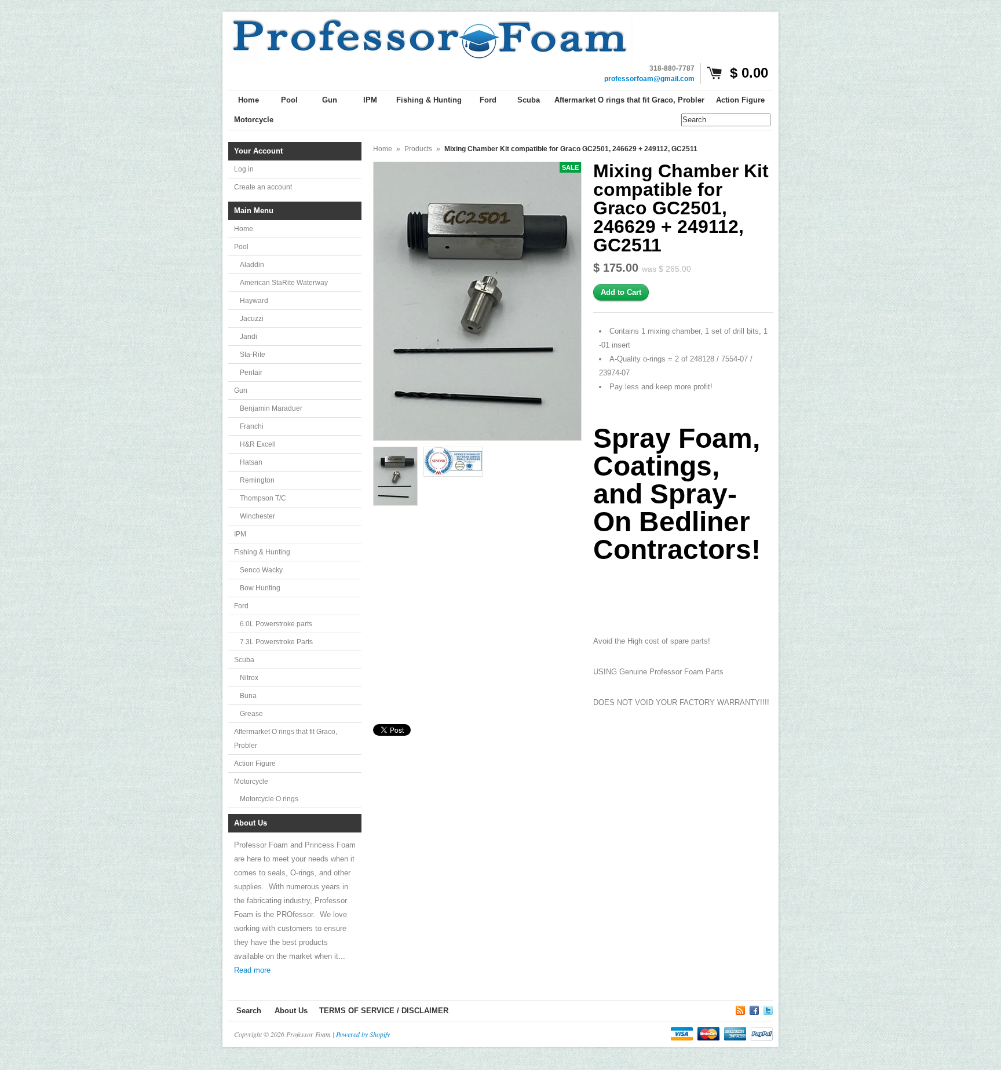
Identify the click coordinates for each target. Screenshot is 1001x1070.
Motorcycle (251, 781)
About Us (291, 1010)
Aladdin (252, 265)
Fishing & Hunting (262, 552)
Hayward (254, 301)
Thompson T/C (263, 498)
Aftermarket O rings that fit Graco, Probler (285, 739)
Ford (241, 606)
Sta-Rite (252, 354)
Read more (252, 970)
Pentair (251, 372)
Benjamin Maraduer (271, 408)
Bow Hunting (260, 588)
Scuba (244, 660)
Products (418, 149)
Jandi (248, 337)
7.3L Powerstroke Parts (276, 642)
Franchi (252, 426)
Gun (240, 390)
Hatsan (251, 462)
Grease (251, 714)
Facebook (754, 1008)
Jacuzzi (252, 319)
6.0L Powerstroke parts (276, 624)
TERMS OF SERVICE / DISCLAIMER (383, 1010)
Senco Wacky (261, 570)
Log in (244, 169)
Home (243, 229)
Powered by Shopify (363, 1034)
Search (248, 1010)
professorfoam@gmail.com (649, 79)
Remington (257, 480)
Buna (248, 696)
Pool (241, 247)
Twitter (768, 1008)
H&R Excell (258, 444)
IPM (240, 534)
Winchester (257, 516)
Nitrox (249, 678)
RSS (740, 1008)
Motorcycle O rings (269, 799)
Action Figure (255, 763)
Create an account (263, 187)
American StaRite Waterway (284, 283)
